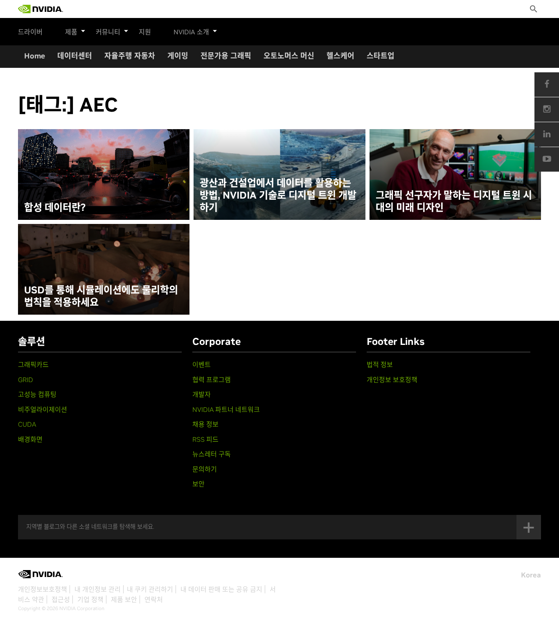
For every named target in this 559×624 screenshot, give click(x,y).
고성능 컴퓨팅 (37, 394)
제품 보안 (124, 599)
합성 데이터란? (55, 207)
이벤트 (201, 364)
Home (34, 55)
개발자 (201, 394)
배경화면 (30, 439)
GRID (25, 380)
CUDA (27, 424)
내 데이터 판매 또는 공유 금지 (221, 589)
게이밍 (177, 55)
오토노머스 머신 (289, 55)
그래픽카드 (33, 364)
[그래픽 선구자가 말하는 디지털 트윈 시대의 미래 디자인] (455, 174)
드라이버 (30, 32)
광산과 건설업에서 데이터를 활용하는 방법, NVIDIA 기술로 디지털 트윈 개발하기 (278, 195)
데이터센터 (74, 55)
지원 (145, 32)
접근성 (61, 599)
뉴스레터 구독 (211, 454)
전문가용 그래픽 (226, 55)
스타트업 (380, 55)
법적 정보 (380, 364)
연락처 (153, 599)
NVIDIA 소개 (191, 32)
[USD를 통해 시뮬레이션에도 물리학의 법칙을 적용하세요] (103, 269)
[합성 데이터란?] (103, 174)
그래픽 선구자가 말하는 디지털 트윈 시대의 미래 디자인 (454, 201)
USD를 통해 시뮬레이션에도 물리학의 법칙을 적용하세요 (101, 296)
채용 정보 (205, 424)
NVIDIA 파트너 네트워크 (226, 409)
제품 (71, 32)
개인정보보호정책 (42, 589)
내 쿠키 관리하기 (150, 589)
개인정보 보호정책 (392, 380)
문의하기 (204, 469)
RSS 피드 (205, 439)
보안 (198, 484)
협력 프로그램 (211, 380)
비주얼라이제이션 (42, 409)
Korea (531, 574)
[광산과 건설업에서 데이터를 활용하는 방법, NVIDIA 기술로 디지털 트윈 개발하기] (279, 174)
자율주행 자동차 (129, 55)
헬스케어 (340, 55)
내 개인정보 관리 (97, 589)
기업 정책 (90, 599)
